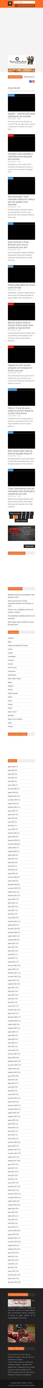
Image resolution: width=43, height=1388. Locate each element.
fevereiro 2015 (12, 1275)
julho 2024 (11, 859)
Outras (10, 701)
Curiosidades (11, 656)
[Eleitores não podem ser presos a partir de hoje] (21, 274)
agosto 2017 (11, 1164)
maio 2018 (11, 1131)
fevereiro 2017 (12, 1186)
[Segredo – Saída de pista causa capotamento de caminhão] (21, 102)
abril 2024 (11, 870)
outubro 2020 (12, 1024)
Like (19, 119)
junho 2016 (11, 1216)
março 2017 (11, 1183)
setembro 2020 (12, 1028)
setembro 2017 (12, 1160)
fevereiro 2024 (12, 877)
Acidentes (11, 95)
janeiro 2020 (11, 1057)
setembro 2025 (12, 807)
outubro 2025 (12, 803)
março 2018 (11, 1138)
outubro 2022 (12, 936)
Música (10, 682)
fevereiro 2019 (12, 1098)
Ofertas (10, 697)
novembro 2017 (12, 1153)
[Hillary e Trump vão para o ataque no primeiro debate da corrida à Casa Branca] (21, 397)
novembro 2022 (12, 932)
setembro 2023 (12, 895)
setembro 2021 (12, 984)
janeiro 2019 (11, 1102)
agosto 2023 (11, 899)
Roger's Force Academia (15, 719)
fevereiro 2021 (12, 1010)
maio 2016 (11, 1219)
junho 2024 (11, 862)
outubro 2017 (12, 1157)
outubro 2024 (12, 847)
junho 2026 (11, 774)
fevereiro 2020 (12, 1054)
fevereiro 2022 (12, 965)
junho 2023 (11, 906)
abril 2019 (11, 1091)
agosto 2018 (11, 1120)
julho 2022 (11, 947)
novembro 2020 (12, 1021)
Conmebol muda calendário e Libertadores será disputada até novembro (20, 156)
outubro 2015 (12, 1245)
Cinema (10, 649)
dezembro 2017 (12, 1149)
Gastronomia (11, 671)
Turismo (10, 726)
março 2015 (11, 1271)
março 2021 (11, 1006)
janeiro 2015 (11, 1278)
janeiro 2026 (11, 792)
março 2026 (11, 785)
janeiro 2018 (11, 1146)
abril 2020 (11, 1046)
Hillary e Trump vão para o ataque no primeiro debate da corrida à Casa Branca (20, 411)
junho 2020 (11, 1039)
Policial (10, 266)
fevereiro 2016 (12, 1230)
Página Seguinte (21, 520)
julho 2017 (11, 1168)
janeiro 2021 (11, 1013)
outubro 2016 (12, 1201)
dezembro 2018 (12, 1105)
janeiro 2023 (11, 925)
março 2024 (11, 873)
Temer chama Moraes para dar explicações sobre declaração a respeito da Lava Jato (21, 491)
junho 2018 (11, 1127)
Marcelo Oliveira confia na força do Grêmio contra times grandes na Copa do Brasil (20, 325)
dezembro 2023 (12, 884)
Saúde (9, 723)
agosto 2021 (11, 987)
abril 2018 (11, 1135)
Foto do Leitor (12, 667)
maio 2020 (11, 1043)
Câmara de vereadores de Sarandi (18, 645)
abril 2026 (11, 781)
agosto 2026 (11, 766)
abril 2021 (11, 1002)
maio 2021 (11, 998)
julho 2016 (11, 1212)
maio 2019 (11, 1087)
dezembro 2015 (12, 1238)
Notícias (10, 689)
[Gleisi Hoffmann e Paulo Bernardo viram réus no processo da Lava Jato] (21, 231)
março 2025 (11, 829)
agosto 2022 (11, 943)
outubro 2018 (12, 1113)
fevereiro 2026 (12, 789)
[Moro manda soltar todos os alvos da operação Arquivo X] (21, 440)
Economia (11, 660)
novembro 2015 (12, 1241)
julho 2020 (11, 1035)
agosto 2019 (11, 1076)
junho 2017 (11, 1172)
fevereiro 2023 (12, 921)
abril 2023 (11, 914)
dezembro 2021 (12, 973)
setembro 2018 (12, 1116)
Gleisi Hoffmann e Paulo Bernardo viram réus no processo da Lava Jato (18, 245)
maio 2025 (11, 822)
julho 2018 (11, 1124)
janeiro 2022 (11, 969)
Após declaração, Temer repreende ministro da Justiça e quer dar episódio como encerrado (21, 200)
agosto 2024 (11, 855)
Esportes (10, 135)
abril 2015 (11, 1267)
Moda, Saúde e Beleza (14, 678)
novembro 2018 (12, 1109)
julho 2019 (11, 1079)
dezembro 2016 (12, 1194)
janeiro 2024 (11, 881)
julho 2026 (11, 770)
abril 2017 (11, 1179)
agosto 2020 (11, 1032)
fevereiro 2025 (12, 833)
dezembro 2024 (12, 840)
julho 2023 (11, 903)
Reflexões (11, 715)
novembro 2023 (12, 888)
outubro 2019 (12, 1068)
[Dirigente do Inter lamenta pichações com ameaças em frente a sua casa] (21, 354)
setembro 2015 (12, 1249)
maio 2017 (11, 1175)
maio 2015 (11, 1264)
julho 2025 (11, 814)
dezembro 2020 (12, 1017)
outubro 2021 (12, 980)
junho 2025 (11, 818)
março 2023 (11, 917)
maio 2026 (11, 778)
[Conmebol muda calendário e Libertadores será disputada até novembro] (21, 143)
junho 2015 (11, 1260)
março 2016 (11, 1227)
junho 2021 (11, 995)
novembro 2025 (12, 800)
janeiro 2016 (11, 1234)
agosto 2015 (11, 1253)
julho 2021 (11, 991)
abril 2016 (11, 1223)
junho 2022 (11, 951)
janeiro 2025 (11, 836)
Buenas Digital (30, 1385)
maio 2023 (11, 910)
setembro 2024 (12, 851)
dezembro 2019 (12, 1061)
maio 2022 (11, 954)
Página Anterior (15, 513)
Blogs (9, 642)
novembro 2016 (12, 1197)
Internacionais (12, 389)
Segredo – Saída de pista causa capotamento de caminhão (21, 115)
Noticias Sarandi (13, 693)
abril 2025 (11, 825)
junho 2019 (11, 1083)
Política (10, 178)
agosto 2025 (11, 811)
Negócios (10, 686)
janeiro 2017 (11, 1190)
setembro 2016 (12, 1205)
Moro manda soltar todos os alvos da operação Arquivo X (20, 452)
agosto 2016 (11, 1208)
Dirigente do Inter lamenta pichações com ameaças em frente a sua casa (20, 368)
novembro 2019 (12, 1065)
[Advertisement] (21, 32)
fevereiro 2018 (12, 1142)
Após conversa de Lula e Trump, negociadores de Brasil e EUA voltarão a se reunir (20, 603)
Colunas (10, 653)
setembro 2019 (12, 1072)
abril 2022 (11, 958)
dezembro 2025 (12, 796)
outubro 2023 (12, 892)
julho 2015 (11, 1256)
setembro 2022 (12, 940)
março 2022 (11, 962)
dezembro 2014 (12, 1282)
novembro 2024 (12, 844)
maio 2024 (11, 866)
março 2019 (11, 1094)
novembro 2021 (12, 976)
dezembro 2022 (12, 929)
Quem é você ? (12, 712)
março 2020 (11, 1050)
